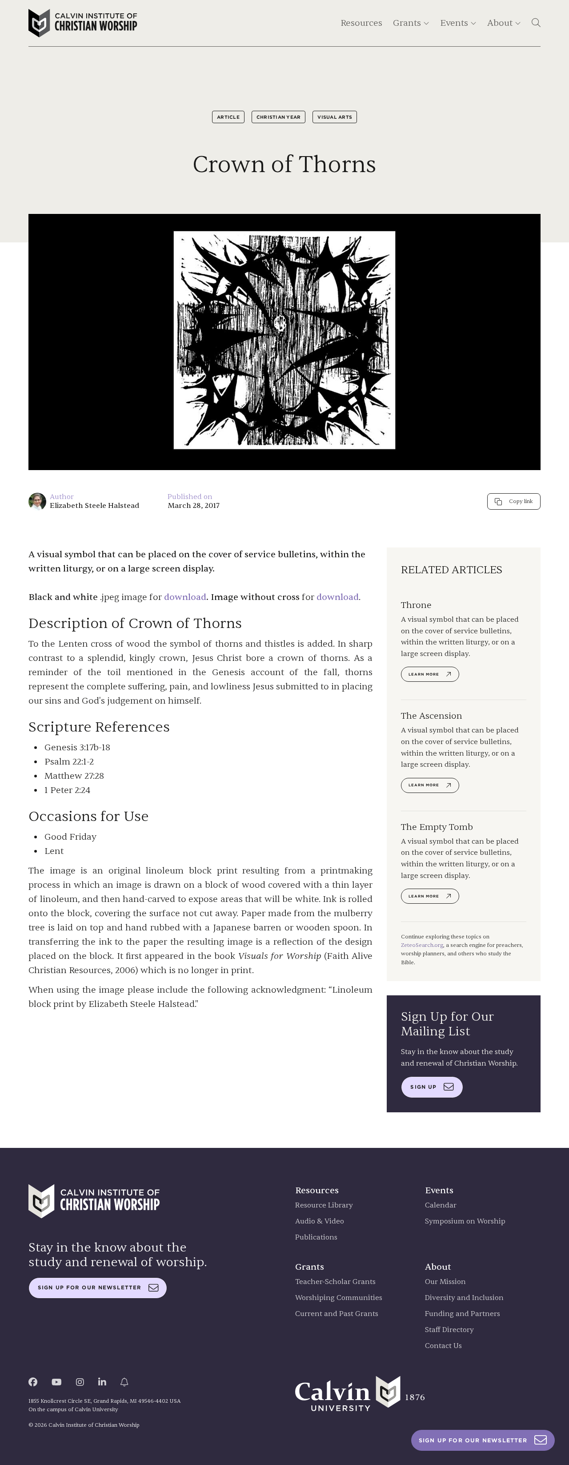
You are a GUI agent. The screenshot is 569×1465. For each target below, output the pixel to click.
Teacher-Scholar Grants (335, 1282)
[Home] (82, 23)
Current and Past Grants (336, 1314)
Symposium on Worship (465, 1221)
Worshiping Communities (338, 1298)
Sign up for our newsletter (89, 1287)
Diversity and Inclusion (464, 1298)
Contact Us (443, 1346)
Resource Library (324, 1205)
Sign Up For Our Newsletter (473, 1440)
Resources (361, 22)
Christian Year (278, 117)
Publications (316, 1237)
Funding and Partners (462, 1314)
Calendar (441, 1205)
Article (228, 117)
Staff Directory (449, 1330)
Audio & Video (319, 1221)
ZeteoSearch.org (422, 945)
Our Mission (445, 1282)
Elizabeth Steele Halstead (94, 505)
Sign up (423, 1087)
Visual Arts (334, 117)
